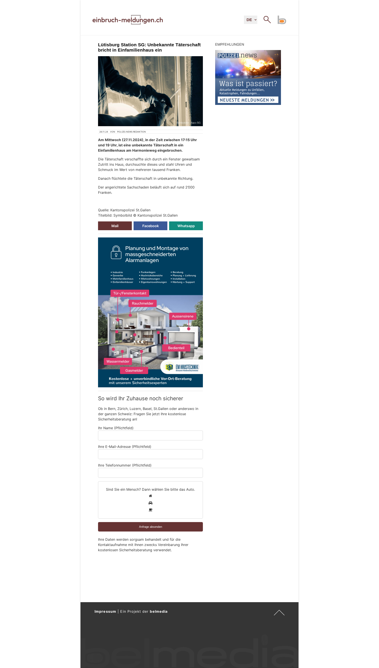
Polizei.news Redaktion (131, 131)
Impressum (105, 611)
